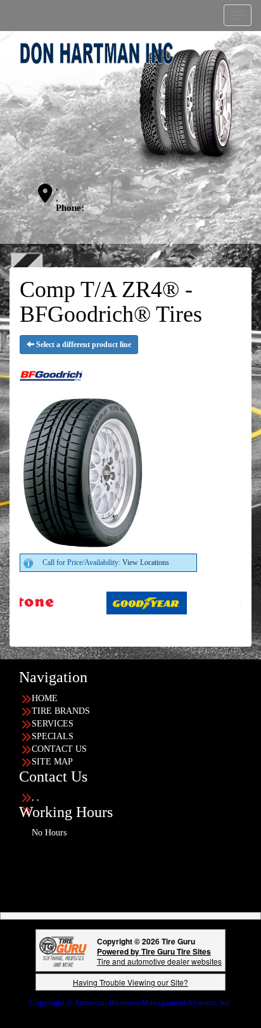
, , (57, 192)
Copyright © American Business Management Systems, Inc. (130, 1002)
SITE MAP (52, 761)
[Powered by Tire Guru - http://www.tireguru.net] (63, 950)
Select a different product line (82, 344)
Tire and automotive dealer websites (159, 956)
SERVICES (52, 723)
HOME (45, 698)
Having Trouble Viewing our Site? (130, 982)
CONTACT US (59, 749)
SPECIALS (52, 736)
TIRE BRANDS (61, 711)
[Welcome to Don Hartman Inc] (130, 105)
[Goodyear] (113, 602)
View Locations (145, 562)
